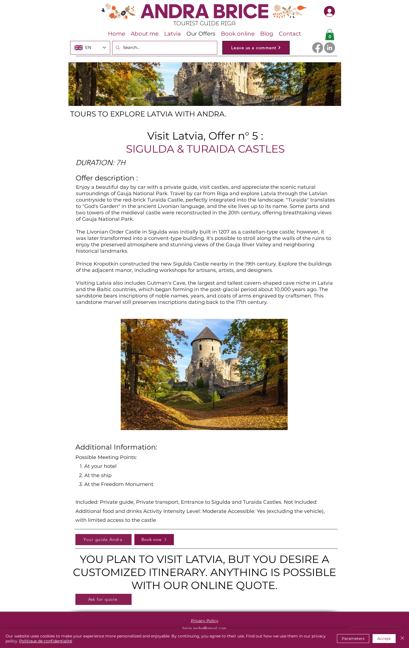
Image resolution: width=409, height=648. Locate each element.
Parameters (353, 638)
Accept (384, 638)
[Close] (402, 639)
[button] (329, 34)
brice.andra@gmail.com (204, 628)
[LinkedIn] (329, 47)
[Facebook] (317, 47)
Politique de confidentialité (45, 641)
